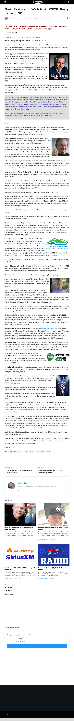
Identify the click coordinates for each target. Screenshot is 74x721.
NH (13, 37)
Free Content (32, 18)
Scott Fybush (13, 18)
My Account (8, 587)
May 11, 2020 (23, 18)
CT (25, 37)
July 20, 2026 (51, 578)
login (10, 585)
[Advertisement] (37, 458)
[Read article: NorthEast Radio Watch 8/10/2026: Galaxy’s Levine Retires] (53, 514)
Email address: (20, 638)
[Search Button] (68, 2)
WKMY (43, 451)
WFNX (31, 451)
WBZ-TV (20, 451)
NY (27, 37)
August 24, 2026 (18, 538)
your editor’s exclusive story (49, 329)
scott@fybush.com (54, 107)
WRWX (49, 451)
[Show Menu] (5, 2)
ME (10, 37)
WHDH (37, 451)
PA (33, 37)
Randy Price (12, 451)
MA (19, 37)
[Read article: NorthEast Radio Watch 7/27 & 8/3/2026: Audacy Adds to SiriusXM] (20, 555)
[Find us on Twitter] (7, 714)
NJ (31, 37)
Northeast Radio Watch (43, 18)
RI (22, 37)
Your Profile (8, 591)
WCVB (26, 451)
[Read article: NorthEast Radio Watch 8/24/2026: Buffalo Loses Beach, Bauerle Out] (20, 514)
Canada (38, 37)
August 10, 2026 (52, 540)
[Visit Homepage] (37, 2)
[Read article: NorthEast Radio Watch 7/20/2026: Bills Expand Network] (53, 555)
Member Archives (10, 594)
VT (16, 37)
